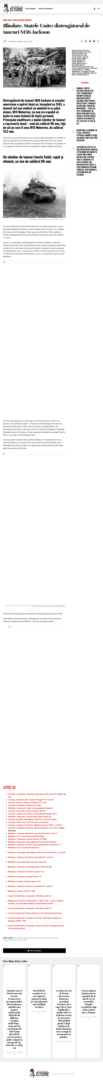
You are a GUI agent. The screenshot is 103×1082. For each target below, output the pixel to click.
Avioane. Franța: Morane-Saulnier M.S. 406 (27, 802)
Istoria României (46, 8)
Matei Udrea (13, 41)
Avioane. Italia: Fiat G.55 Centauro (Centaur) (28, 822)
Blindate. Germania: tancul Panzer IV (25, 876)
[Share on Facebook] (81, 41)
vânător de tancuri (17, 940)
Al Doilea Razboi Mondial (21, 938)
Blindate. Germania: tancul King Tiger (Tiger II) (29, 816)
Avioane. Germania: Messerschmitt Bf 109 (26, 811)
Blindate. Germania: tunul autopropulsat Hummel (30, 808)
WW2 (25, 940)
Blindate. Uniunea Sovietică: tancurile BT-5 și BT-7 (30, 886)
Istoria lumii (30, 8)
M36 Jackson (54, 938)
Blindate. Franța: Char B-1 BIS (21, 891)
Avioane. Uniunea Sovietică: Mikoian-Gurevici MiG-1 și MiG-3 (35, 825)
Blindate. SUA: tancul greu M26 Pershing (26, 836)
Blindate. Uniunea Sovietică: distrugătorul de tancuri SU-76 (34, 844)
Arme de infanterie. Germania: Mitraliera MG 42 (29, 896)
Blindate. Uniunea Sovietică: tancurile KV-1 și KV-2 (31, 857)
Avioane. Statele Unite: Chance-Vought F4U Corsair (31, 799)
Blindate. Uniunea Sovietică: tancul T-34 (26, 871)
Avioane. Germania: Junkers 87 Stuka (24, 805)
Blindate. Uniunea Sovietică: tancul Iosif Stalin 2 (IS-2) (32, 833)
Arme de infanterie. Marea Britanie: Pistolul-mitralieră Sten (35, 913)
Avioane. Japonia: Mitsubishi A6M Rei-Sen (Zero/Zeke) (32, 819)
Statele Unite (7, 940)
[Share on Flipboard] (90, 41)
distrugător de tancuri (42, 938)
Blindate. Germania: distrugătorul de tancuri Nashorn (32, 842)
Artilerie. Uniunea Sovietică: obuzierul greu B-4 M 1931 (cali (34, 828)
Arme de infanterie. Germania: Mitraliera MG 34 (29, 908)
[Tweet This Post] (86, 41)
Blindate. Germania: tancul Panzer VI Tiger (27, 839)
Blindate (31, 938)
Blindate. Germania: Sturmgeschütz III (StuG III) (30, 867)
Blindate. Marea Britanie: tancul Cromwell (27, 862)
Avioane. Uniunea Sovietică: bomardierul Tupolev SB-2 (32, 813)
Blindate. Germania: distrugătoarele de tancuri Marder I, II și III (36, 852)
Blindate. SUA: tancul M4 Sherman (23, 847)
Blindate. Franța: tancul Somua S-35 (24, 881)
